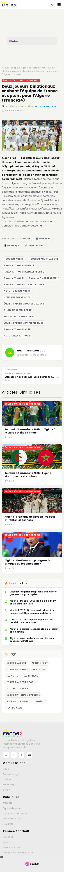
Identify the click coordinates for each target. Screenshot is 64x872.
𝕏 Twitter (24, 238)
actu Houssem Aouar (17, 291)
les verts (12, 675)
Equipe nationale (17, 669)
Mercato (7, 802)
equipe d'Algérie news (20, 682)
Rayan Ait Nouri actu (17, 329)
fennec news (14, 707)
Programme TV (11, 818)
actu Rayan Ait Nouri (17, 335)
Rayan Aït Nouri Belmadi (19, 265)
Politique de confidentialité (18, 852)
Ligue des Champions (15, 813)
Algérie (40, 701)
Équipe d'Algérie (12, 808)
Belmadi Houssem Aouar (19, 316)
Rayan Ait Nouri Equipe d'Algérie (24, 284)
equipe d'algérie (16, 663)
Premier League (11, 774)
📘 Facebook (43, 238)
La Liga (7, 779)
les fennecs (31, 675)
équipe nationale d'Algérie (23, 695)
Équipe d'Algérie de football (25, 67)
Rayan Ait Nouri (14, 278)
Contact (7, 842)
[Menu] (59, 4)
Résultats (8, 824)
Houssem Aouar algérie (43, 259)
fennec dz (39, 669)
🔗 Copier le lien (34, 245)
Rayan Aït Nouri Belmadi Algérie (24, 271)
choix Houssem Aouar (18, 310)
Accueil (5, 67)
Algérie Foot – (11, 158)
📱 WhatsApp (11, 245)
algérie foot (40, 663)
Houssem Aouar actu (17, 297)
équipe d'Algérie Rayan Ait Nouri (24, 323)
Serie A (6, 789)
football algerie (17, 688)
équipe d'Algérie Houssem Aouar (24, 303)
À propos (8, 836)
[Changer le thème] (52, 4)
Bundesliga (9, 784)
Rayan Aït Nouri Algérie (44, 278)
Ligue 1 (6, 768)
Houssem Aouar (14, 259)
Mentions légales (12, 847)
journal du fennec (18, 701)
